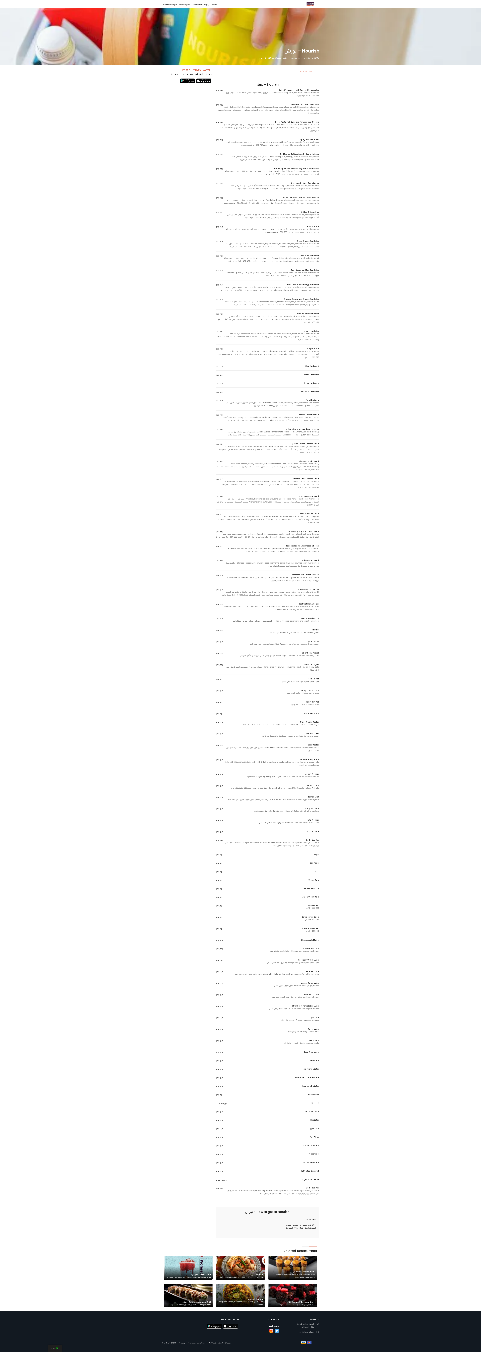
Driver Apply (184, 4)
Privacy (182, 1343)
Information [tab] (305, 71)
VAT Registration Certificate (220, 1343)
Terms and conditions (196, 1343)
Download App (170, 4)
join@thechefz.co (306, 1332)
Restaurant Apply (201, 4)
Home (214, 4)
